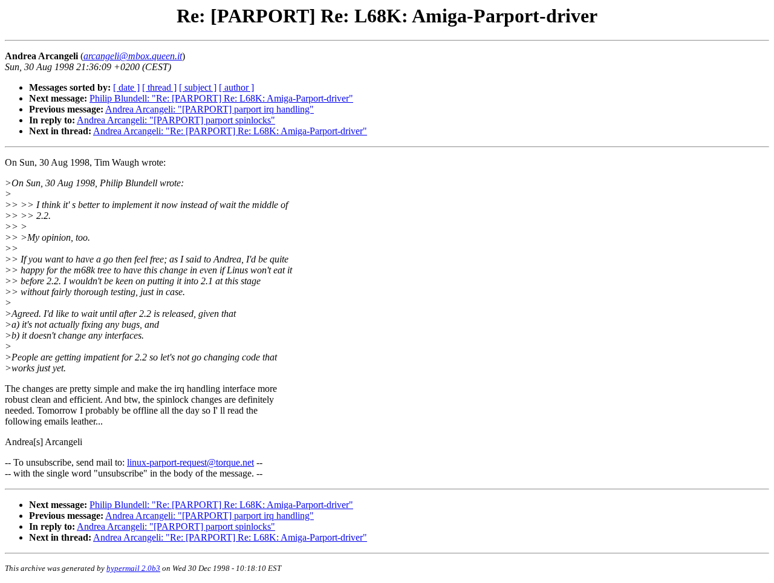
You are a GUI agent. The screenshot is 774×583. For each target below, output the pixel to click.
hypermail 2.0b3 (133, 568)
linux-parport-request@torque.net (190, 462)
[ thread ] (159, 87)
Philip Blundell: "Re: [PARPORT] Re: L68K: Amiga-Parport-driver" (221, 98)
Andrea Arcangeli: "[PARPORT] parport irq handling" (209, 109)
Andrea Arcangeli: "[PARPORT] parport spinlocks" (176, 120)
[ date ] (126, 87)
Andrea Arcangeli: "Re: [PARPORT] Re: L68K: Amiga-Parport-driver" (230, 131)
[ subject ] (197, 87)
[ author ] (236, 87)
